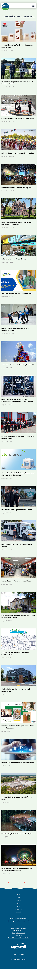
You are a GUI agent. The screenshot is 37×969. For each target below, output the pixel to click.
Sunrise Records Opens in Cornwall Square (16, 581)
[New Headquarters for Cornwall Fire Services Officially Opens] (18, 423)
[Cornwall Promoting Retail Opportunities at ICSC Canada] (18, 31)
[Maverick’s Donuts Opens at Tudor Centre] (18, 496)
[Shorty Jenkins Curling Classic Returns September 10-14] (18, 315)
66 (24, 882)
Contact (18, 912)
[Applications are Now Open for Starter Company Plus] (18, 639)
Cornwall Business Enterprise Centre (18, 938)
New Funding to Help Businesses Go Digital (16, 834)
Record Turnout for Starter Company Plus (16, 188)
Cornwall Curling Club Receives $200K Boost (17, 118)
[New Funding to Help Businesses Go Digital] (18, 820)
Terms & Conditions (18, 955)
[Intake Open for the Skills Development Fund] (18, 749)
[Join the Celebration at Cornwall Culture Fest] (18, 139)
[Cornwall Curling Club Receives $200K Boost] (18, 105)
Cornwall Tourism (18, 930)
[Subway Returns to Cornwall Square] (18, 245)
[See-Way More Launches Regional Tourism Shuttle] (18, 531)
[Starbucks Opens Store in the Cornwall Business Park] (18, 676)
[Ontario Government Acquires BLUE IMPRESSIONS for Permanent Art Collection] (18, 386)
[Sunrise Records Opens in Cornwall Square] (18, 567)
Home (18, 894)
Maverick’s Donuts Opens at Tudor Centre (16, 510)
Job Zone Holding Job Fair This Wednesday (16, 294)
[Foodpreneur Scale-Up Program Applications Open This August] (18, 712)
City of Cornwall (18, 935)
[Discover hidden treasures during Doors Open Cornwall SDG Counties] (18, 602)
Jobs (18, 903)
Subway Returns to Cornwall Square (14, 259)
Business (18, 900)
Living (18, 897)
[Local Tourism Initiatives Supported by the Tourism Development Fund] (18, 855)
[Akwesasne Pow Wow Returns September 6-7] (18, 351)
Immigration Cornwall (18, 933)
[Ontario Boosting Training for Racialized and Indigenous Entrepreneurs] (18, 209)
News (18, 906)
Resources (18, 909)
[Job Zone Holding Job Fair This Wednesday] (18, 280)
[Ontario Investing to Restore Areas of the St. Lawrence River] (18, 68)
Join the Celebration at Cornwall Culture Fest (17, 153)
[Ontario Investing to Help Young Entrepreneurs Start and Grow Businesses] (18, 459)
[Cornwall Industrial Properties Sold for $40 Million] (18, 784)
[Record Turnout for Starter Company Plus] (18, 174)
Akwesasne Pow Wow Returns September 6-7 (17, 365)
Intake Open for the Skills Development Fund (17, 763)
